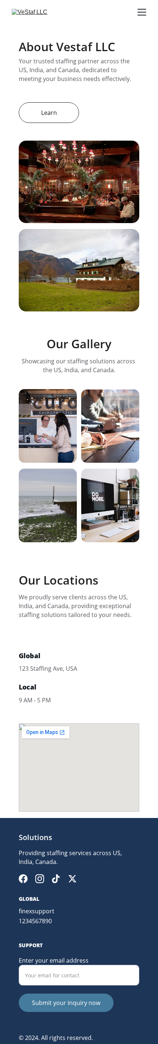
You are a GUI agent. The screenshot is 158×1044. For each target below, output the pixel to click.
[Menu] (141, 12)
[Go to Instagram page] (39, 878)
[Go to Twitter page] (72, 878)
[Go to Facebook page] (23, 878)
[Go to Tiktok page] (55, 878)
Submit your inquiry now (66, 1003)
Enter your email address (54, 960)
